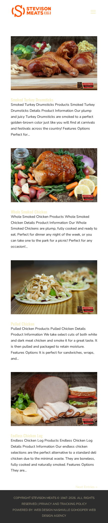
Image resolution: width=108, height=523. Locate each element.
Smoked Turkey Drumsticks (32, 100)
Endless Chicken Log (27, 436)
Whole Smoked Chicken (29, 212)
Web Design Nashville (52, 510)
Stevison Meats (43, 498)
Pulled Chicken (22, 324)
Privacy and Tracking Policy (63, 504)
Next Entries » (86, 487)
